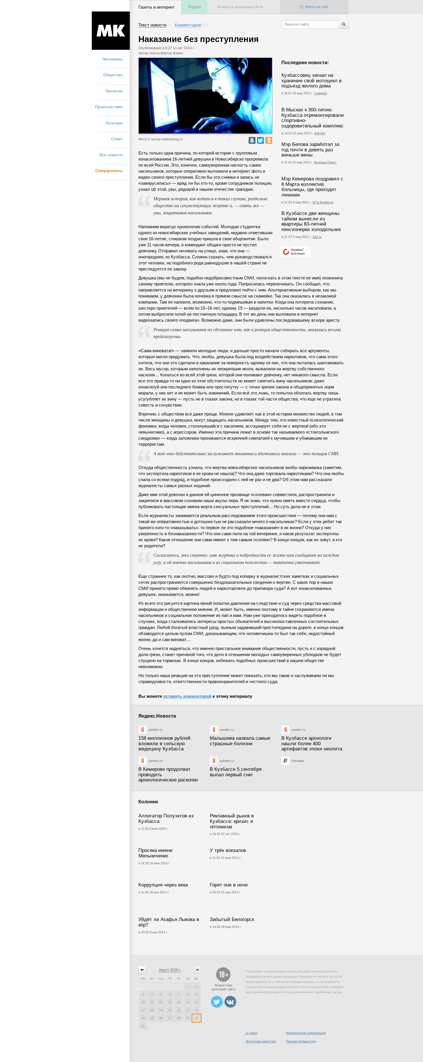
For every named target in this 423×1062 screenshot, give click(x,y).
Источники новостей (261, 1041)
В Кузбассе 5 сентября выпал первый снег (236, 772)
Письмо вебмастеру (301, 1041)
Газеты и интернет (156, 7)
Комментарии (188, 24)
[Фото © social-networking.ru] (205, 96)
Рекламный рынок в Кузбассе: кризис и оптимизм (232, 821)
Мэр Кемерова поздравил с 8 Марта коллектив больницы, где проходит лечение (312, 187)
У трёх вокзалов (228, 850)
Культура (114, 123)
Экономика (112, 59)
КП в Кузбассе (323, 202)
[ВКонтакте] (252, 140)
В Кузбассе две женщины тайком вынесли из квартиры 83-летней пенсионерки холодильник (311, 221)
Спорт (117, 138)
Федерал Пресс (325, 162)
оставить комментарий (187, 696)
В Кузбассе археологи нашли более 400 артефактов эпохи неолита (311, 743)
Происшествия (109, 106)
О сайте (252, 1033)
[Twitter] (260, 140)
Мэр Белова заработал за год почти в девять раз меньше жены (310, 150)
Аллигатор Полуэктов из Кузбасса (166, 818)
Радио (194, 6)
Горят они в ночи (229, 885)
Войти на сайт (317, 7)
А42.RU (319, 133)
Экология (114, 91)
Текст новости (152, 24)
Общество (113, 75)
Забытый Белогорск (232, 919)
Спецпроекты (109, 170)
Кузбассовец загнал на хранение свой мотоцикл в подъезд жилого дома (311, 81)
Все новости (111, 154)
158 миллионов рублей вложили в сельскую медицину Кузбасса (164, 743)
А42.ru (317, 237)
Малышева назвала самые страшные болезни (240, 740)
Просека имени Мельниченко (155, 853)
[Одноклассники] (268, 140)
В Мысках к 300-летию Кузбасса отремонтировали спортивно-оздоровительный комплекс (312, 118)
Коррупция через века (163, 885)
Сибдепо (320, 93)
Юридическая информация (306, 1033)
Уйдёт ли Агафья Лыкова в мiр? (168, 922)
